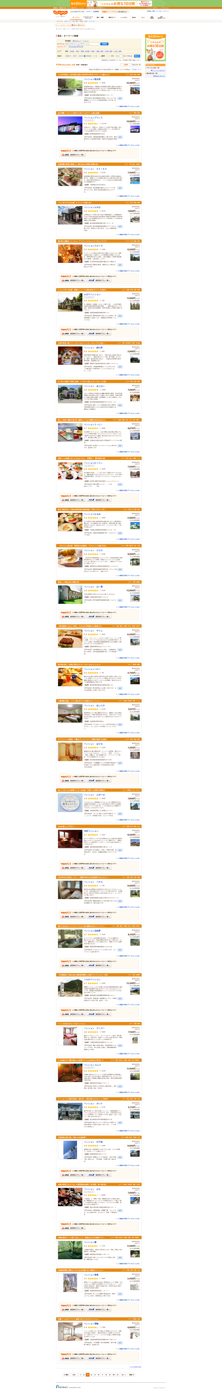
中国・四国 (108, 51)
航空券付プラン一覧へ (77, 155)
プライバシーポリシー (159, 1388)
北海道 (72, 51)
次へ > (124, 1375)
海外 (152, 17)
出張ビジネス (67, 21)
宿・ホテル (59, 29)
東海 (92, 51)
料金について (137, 69)
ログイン (89, 11)
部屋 (112, 56)
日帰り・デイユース (89, 21)
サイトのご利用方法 (152, 8)
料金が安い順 (136, 64)
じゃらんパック (88, 17)
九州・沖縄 (117, 51)
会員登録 (96, 11)
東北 (77, 51)
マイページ (166, 11)
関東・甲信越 (85, 51)
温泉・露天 (75, 21)
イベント (86, 41)
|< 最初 (66, 1375)
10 (114, 1375)
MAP (120, 98)
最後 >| (131, 1375)
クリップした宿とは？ (159, 70)
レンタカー (124, 17)
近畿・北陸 (99, 51)
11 (117, 1375)
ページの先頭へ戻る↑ (136, 1366)
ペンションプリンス (76, 46)
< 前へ (74, 1375)
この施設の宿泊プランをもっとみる (128, 106)
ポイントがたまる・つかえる (63, 25)
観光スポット (77, 41)
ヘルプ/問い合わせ (164, 8)
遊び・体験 (100, 17)
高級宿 (81, 21)
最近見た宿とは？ (160, 76)
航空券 (134, 17)
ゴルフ (143, 17)
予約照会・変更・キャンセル (154, 11)
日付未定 (88, 56)
